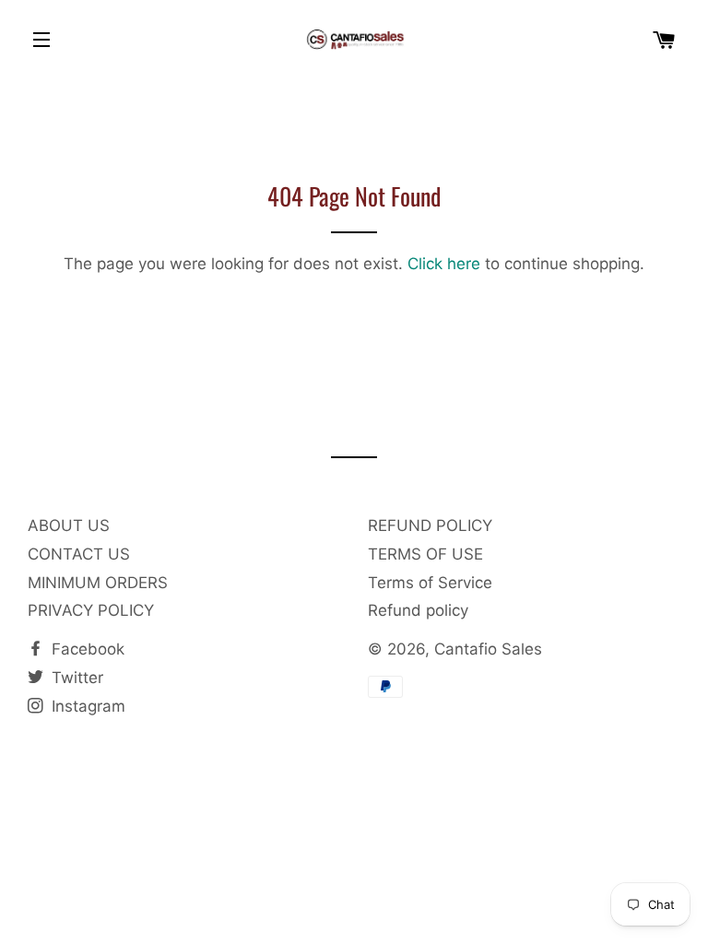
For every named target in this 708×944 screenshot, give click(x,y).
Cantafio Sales (488, 649)
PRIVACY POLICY (91, 610)
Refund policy (418, 610)
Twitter (75, 677)
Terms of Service (430, 582)
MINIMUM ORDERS (98, 582)
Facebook (85, 649)
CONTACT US (79, 554)
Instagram (86, 706)
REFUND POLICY (430, 525)
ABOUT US (69, 525)
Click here (443, 263)
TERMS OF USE (425, 554)
